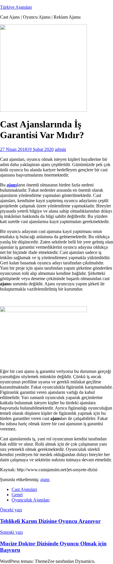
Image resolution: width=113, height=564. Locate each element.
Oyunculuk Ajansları (31, 499)
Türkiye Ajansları (16, 7)
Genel (17, 494)
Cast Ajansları (24, 489)
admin (60, 149)
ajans (45, 479)
